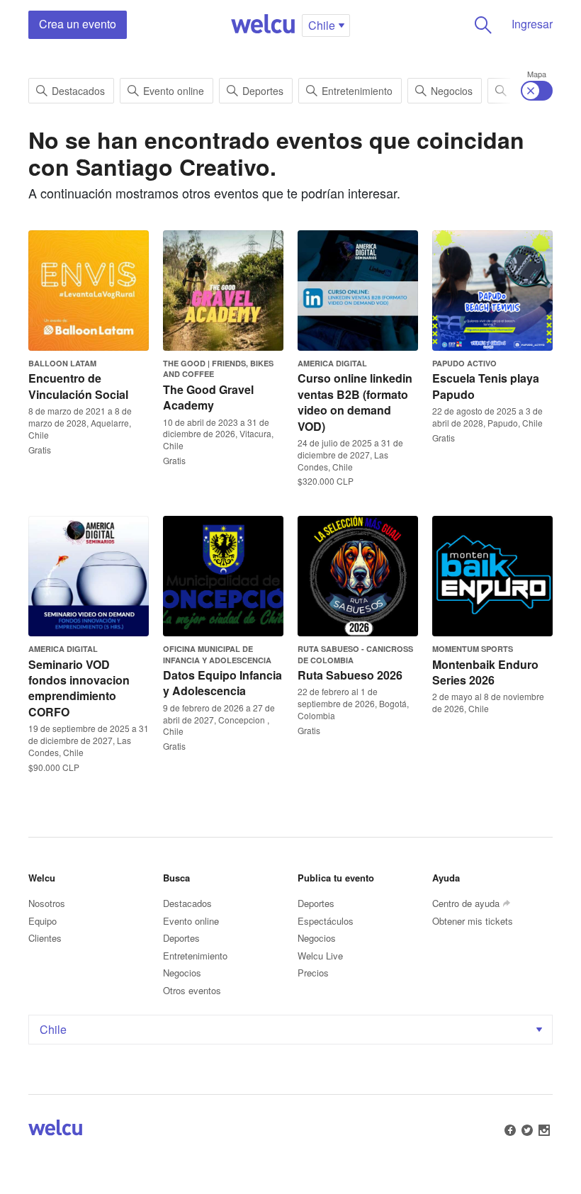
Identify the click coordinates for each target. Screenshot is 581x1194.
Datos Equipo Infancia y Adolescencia (222, 683)
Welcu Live (320, 955)
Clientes (45, 938)
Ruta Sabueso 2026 (350, 675)
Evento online (173, 91)
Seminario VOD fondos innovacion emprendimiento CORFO (79, 688)
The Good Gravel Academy (208, 397)
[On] (537, 90)
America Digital (332, 363)
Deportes (262, 91)
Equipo (42, 921)
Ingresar (532, 24)
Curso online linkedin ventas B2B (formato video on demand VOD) (355, 402)
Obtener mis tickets (472, 921)
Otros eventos (192, 990)
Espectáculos (326, 921)
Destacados (78, 91)
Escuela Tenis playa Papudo (485, 386)
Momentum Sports (472, 648)
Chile (53, 1029)
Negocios (452, 91)
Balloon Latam (62, 363)
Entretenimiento (357, 91)
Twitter (527, 1130)
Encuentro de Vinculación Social (78, 386)
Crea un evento (77, 24)
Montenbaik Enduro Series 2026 (485, 672)
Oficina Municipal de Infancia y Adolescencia (217, 654)
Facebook (510, 1130)
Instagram (544, 1130)
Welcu (263, 25)
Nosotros (46, 903)
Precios (313, 972)
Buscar (483, 25)
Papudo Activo (464, 363)
